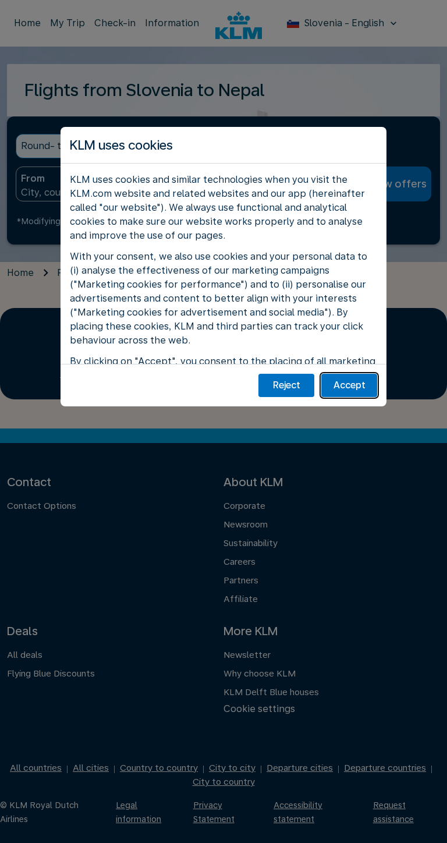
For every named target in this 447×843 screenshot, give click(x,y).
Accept (350, 385)
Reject (286, 385)
